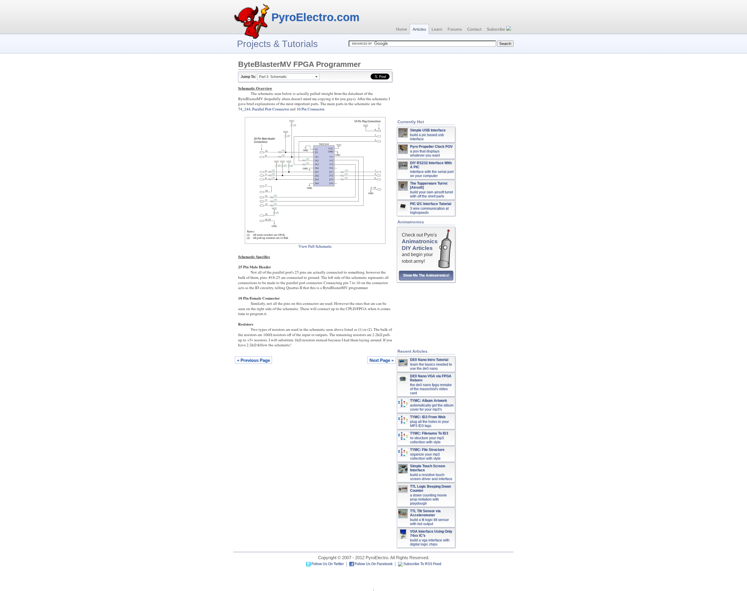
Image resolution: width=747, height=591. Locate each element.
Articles (419, 29)
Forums (455, 29)
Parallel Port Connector (270, 109)
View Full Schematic (315, 246)
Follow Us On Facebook (373, 564)
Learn (437, 29)
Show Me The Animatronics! (426, 275)
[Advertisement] (426, 87)
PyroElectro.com (315, 17)
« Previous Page (253, 360)
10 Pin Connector (310, 109)
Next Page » (381, 360)
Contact (474, 29)
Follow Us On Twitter (327, 564)
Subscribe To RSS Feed (422, 564)
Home (401, 29)
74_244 (244, 109)
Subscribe (496, 29)
